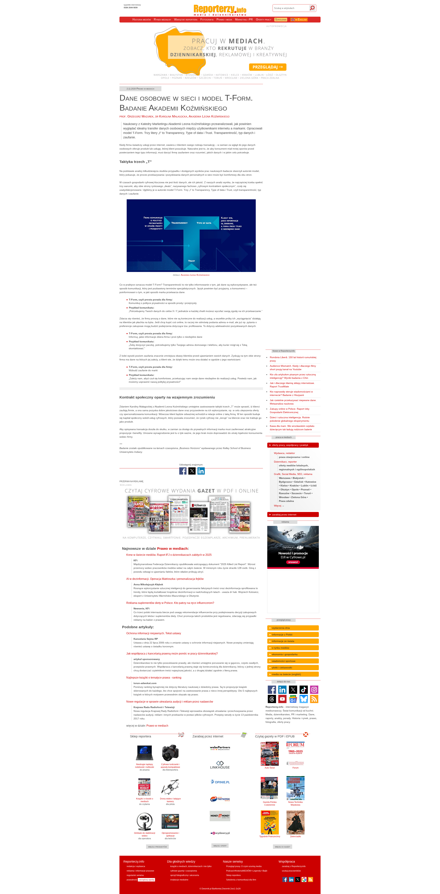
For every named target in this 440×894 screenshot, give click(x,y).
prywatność (132, 880)
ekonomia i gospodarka (285, 654)
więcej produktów (157, 846)
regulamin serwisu (135, 875)
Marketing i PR (244, 19)
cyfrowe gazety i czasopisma (183, 871)
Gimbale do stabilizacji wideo (144, 836)
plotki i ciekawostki (282, 667)
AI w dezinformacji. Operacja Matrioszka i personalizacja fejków (165, 578)
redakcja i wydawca (136, 866)
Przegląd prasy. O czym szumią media (244, 866)
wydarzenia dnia (281, 628)
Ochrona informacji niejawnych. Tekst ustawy (153, 633)
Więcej (277, 505)
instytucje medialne (179, 880)
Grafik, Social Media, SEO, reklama (293, 474)
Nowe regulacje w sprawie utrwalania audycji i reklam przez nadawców (169, 701)
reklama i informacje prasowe (140, 871)
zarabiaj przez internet (284, 514)
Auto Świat (270, 768)
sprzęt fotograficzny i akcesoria (184, 875)
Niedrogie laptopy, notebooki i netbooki (144, 767)
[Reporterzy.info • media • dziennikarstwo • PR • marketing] (220, 12)
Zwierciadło (295, 836)
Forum (296, 768)
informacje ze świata (283, 641)
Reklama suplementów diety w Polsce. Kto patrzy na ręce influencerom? (170, 602)
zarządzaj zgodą (146, 880)
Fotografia (206, 19)
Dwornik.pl (207, 888)
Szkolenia (280, 19)
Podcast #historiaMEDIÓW (238, 871)
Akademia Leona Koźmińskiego (209, 116)
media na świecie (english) (286, 674)
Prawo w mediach (145, 88)
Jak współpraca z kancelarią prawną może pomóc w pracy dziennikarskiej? (172, 653)
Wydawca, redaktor (284, 453)
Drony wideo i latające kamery (170, 801)
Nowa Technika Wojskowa (295, 803)
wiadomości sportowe (283, 661)
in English (301, 19)
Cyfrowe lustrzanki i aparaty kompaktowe (170, 767)
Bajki (265, 871)
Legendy (257, 871)
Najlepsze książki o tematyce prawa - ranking (153, 677)
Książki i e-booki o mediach (144, 801)
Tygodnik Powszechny (269, 836)
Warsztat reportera (185, 19)
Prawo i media (224, 19)
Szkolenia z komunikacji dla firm (241, 880)
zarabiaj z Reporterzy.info (294, 866)
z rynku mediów (280, 647)
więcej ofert (220, 845)
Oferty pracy (263, 19)
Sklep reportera (233, 875)
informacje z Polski (282, 634)
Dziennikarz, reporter (285, 461)
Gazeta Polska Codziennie (270, 803)
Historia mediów (142, 19)
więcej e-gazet (282, 846)
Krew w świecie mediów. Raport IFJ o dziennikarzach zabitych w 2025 (169, 554)
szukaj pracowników (291, 871)
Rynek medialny (162, 19)
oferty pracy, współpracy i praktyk (290, 445)
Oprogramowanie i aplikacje (170, 836)
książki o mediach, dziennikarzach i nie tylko (191, 866)
